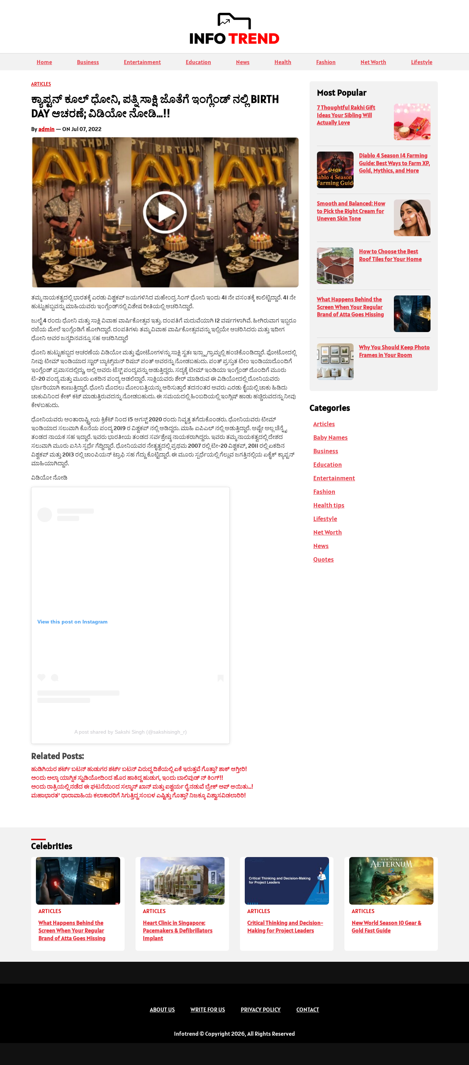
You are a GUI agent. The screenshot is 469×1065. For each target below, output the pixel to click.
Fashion (326, 62)
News (243, 62)
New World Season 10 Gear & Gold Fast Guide (386, 926)
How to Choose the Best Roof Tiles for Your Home (390, 254)
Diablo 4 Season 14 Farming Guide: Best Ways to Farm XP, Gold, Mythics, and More (394, 163)
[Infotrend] (234, 30)
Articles (41, 84)
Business (88, 62)
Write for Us (208, 1009)
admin (46, 129)
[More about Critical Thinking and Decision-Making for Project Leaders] (286, 881)
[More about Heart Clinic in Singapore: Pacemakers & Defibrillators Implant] (182, 881)
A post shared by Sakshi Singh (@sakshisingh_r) (130, 732)
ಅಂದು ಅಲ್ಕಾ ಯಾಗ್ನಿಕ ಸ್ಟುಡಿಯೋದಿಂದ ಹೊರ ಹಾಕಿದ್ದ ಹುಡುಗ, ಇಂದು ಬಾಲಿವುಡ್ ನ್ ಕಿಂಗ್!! (127, 777)
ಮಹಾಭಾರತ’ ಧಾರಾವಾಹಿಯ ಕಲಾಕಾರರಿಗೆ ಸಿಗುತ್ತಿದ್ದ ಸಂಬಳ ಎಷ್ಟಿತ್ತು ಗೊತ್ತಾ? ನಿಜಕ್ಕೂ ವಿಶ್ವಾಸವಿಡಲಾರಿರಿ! (138, 795)
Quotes (323, 559)
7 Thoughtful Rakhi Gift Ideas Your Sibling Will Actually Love (346, 115)
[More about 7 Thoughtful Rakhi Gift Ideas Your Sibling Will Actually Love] (412, 122)
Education (198, 62)
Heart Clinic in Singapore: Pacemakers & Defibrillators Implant (178, 930)
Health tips (328, 505)
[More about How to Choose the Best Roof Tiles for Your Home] (335, 265)
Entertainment (142, 62)
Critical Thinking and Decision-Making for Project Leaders (285, 926)
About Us (162, 1009)
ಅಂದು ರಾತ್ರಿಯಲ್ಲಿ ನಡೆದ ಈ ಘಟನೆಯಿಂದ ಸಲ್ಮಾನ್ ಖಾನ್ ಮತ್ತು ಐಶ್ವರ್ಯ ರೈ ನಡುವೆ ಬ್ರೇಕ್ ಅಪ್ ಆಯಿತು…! (142, 786)
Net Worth (373, 62)
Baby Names (330, 437)
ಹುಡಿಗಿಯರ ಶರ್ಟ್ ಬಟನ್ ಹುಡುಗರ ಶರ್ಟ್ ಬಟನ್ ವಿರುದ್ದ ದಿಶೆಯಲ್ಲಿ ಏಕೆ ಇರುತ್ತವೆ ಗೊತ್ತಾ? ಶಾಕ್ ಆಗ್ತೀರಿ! (139, 768)
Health (282, 62)
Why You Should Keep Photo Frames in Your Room (394, 350)
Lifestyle (421, 62)
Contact (307, 1009)
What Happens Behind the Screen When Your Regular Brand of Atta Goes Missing (350, 306)
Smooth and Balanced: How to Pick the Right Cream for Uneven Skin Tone (351, 211)
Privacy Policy (261, 1009)
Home (44, 62)
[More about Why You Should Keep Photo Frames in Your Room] (335, 361)
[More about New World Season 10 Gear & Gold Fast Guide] (391, 881)
